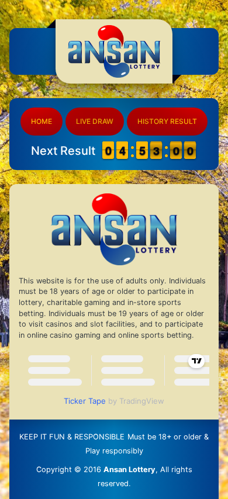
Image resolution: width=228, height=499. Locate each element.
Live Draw (94, 121)
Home (41, 121)
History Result (167, 121)
